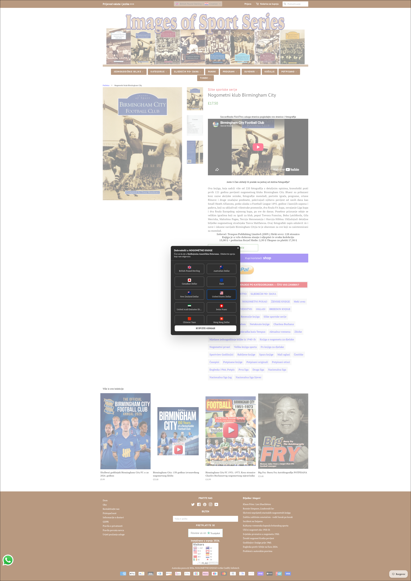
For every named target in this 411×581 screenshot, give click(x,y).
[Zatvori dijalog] (238, 248)
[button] (189, 269)
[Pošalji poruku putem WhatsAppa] (8, 560)
